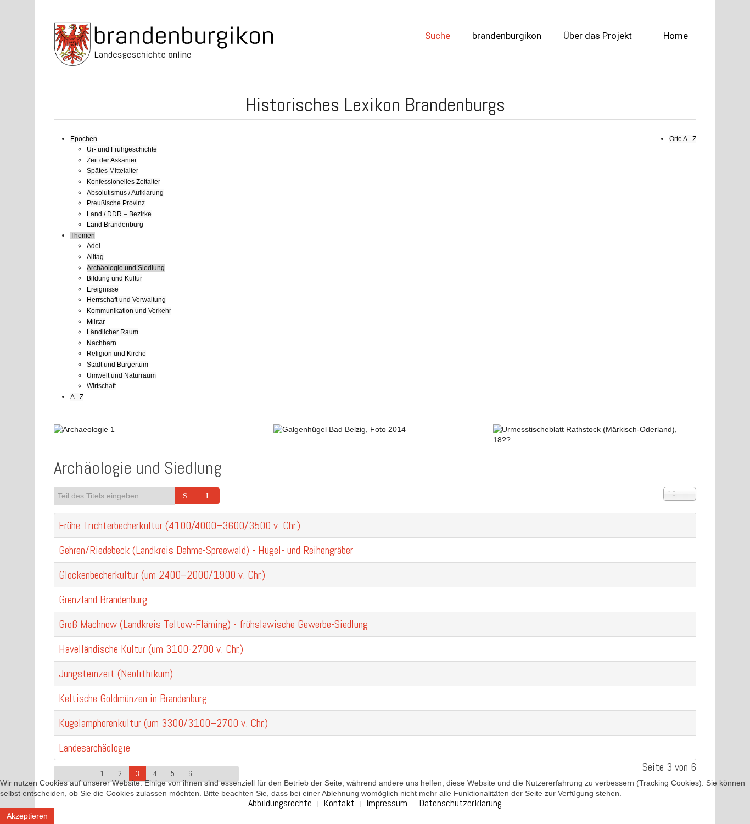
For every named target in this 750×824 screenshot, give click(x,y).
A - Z (76, 397)
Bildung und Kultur (114, 278)
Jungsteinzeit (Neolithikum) (116, 673)
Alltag (95, 257)
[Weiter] (209, 774)
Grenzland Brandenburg (103, 599)
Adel (93, 246)
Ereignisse (103, 289)
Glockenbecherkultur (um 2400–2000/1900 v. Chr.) (162, 575)
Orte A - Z (682, 139)
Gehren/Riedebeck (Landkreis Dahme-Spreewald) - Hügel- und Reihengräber (206, 550)
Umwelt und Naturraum (121, 375)
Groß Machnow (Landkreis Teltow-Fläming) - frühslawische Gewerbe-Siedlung (213, 624)
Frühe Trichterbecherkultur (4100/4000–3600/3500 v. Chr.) (179, 525)
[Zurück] (84, 774)
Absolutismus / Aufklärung (125, 193)
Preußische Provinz (116, 203)
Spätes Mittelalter (112, 171)
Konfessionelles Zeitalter (123, 182)
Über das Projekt (597, 35)
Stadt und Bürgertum (117, 364)
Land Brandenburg (115, 224)
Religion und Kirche (116, 353)
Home (674, 35)
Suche (437, 35)
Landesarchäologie (94, 748)
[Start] (64, 774)
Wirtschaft (101, 386)
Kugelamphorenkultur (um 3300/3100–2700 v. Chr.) (163, 723)
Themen (82, 235)
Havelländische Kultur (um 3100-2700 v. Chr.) (151, 649)
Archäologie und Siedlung (126, 268)
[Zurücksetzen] (208, 495)
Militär (96, 322)
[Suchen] (186, 495)
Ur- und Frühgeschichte (122, 149)
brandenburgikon (506, 35)
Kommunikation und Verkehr (129, 311)
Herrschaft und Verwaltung (126, 300)
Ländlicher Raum (112, 332)
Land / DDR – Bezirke (119, 214)
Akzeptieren (27, 815)
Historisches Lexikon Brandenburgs (375, 104)
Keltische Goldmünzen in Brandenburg (133, 698)
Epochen (83, 139)
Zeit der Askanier (112, 160)
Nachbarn (101, 343)
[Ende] (229, 774)
